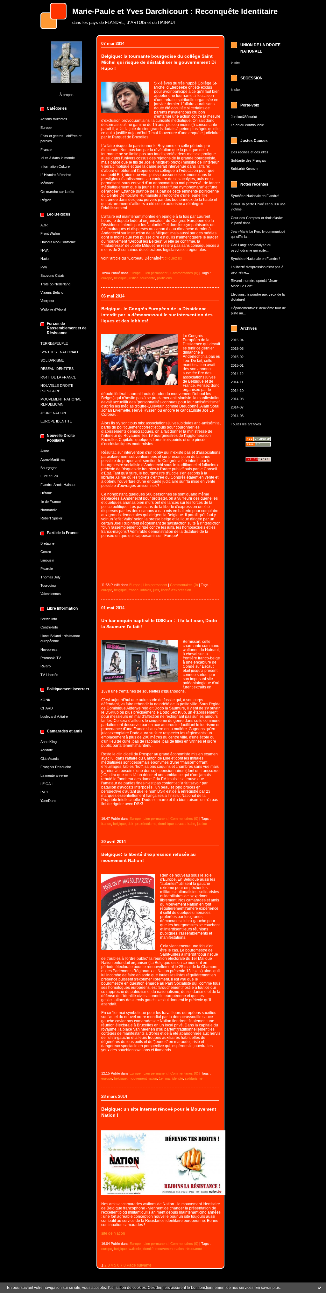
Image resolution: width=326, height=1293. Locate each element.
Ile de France (50, 501)
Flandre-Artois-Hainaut (57, 485)
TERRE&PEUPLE (54, 343)
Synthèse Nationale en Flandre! (255, 196)
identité (177, 1078)
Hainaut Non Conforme (58, 242)
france (133, 590)
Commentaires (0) (184, 273)
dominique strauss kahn (176, 824)
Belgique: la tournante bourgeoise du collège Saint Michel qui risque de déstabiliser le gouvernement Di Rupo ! (158, 62)
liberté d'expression (176, 590)
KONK (45, 700)
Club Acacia (49, 758)
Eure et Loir (49, 476)
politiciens (164, 278)
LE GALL (47, 784)
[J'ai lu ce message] (319, 1287)
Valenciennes (50, 594)
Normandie (48, 510)
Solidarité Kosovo (244, 169)
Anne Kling (48, 742)
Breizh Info (48, 619)
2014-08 (237, 399)
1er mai (164, 1078)
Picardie (46, 568)
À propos (67, 95)
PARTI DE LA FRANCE (58, 377)
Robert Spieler (51, 518)
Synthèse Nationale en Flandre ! (255, 259)
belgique (120, 278)
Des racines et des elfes (249, 152)
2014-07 (237, 407)
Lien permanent (155, 273)
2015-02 (237, 357)
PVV (43, 267)
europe (106, 278)
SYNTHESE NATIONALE (59, 352)
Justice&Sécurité (244, 117)
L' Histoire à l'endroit (55, 175)
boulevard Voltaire (54, 716)
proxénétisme (145, 824)
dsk (130, 824)
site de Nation (113, 1233)
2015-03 (237, 348)
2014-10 (237, 391)
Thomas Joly (50, 577)
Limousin (47, 560)
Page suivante (139, 1265)
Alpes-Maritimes (52, 459)
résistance (194, 1249)
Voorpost (47, 301)
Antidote (46, 750)
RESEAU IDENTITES (57, 369)
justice (133, 278)
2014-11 (237, 382)
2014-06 (237, 416)
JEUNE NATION (53, 413)
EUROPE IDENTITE (56, 421)
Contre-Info (49, 627)
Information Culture (55, 166)
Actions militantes (53, 119)
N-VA (44, 250)
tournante (147, 278)
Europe (46, 127)
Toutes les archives (246, 424)
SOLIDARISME (52, 360)
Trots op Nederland (55, 284)
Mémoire (47, 183)
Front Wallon (50, 233)
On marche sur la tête (57, 192)
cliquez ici (173, 258)
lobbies (145, 590)
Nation (45, 259)
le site (235, 63)
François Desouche (55, 767)
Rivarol (45, 666)
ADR (44, 225)
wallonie (135, 1249)
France (46, 149)
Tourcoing (48, 585)
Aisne (44, 451)
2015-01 (237, 365)
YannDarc (48, 801)
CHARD (46, 708)
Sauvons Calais (52, 275)
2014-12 (237, 374)
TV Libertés (49, 675)
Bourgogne (48, 468)
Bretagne (47, 543)
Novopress (49, 649)
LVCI (44, 792)
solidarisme (193, 1078)
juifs (156, 590)
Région (45, 200)
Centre (45, 552)
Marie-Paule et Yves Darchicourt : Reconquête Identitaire (175, 11)
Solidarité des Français (248, 160)
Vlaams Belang (51, 292)
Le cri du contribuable (247, 125)
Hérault (46, 493)
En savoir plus (267, 1287)
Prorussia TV (50, 658)
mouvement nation (143, 1078)
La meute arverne (54, 775)
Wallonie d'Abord (53, 309)
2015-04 (237, 340)
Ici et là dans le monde (57, 158)
